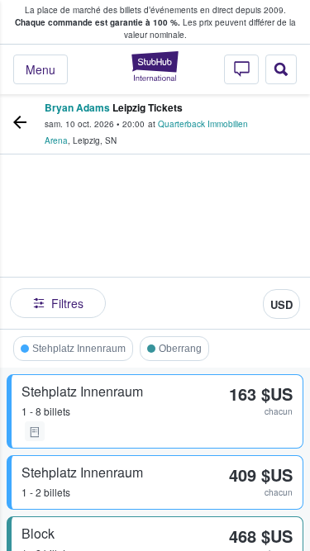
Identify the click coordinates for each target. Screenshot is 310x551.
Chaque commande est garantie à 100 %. (97, 22)
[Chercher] (281, 69)
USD (281, 304)
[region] (155, 245)
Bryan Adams (77, 107)
